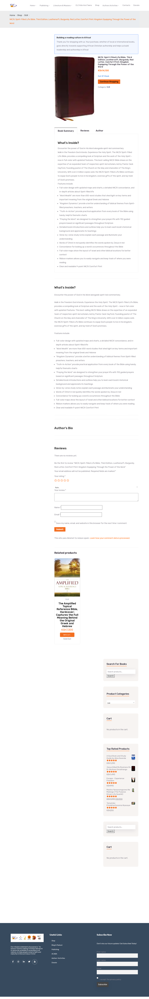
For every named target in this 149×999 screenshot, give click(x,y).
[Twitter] (29, 962)
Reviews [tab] (84, 130)
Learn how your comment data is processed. (110, 538)
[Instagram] (18, 962)
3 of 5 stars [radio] (61, 480)
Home (32, 5)
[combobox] (96, 486)
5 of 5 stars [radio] (68, 480)
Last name (101, 960)
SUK (26, 15)
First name (101, 952)
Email (57, 514)
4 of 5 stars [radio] (64, 480)
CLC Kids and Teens (84, 5)
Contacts (126, 5)
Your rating (59, 476)
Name (57, 507)
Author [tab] (99, 130)
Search (110, 676)
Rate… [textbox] (57, 488)
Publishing (44, 5)
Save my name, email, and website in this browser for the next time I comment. (91, 523)
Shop (97, 5)
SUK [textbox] (108, 703)
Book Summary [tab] (66, 131)
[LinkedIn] (24, 962)
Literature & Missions (62, 5)
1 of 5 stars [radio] (55, 480)
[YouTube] (35, 962)
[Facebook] (13, 962)
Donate (136, 5)
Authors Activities (110, 5)
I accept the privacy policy (110, 979)
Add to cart (66, 634)
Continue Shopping (109, 81)
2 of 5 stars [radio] (58, 480)
